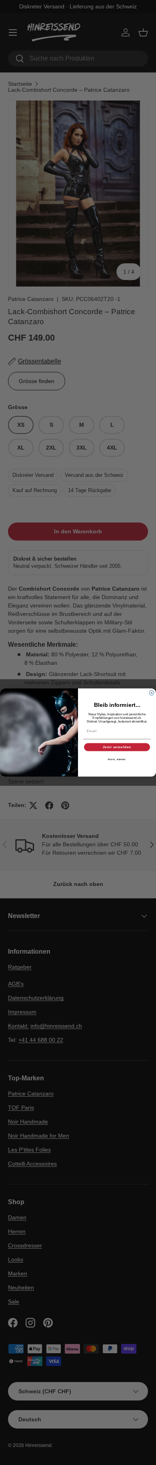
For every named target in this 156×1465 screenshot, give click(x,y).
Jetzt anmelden (117, 747)
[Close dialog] (151, 692)
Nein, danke (117, 759)
